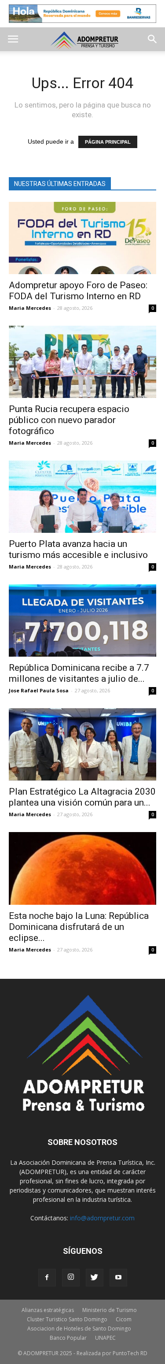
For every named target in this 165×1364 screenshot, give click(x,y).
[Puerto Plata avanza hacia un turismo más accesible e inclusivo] (82, 497)
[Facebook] (47, 1277)
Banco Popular (68, 1338)
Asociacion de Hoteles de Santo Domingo (79, 1328)
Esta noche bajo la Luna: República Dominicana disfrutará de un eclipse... (79, 927)
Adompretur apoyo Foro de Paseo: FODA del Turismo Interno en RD (78, 290)
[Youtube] (118, 1277)
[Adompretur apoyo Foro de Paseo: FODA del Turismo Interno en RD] (82, 238)
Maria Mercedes (30, 308)
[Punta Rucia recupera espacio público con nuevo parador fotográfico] (82, 362)
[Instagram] (71, 1277)
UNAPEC (105, 1338)
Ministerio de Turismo (109, 1310)
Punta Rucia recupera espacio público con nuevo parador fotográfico (69, 420)
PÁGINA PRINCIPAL (108, 142)
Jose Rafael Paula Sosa (39, 690)
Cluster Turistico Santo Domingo (67, 1319)
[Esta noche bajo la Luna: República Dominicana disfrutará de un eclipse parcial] (82, 868)
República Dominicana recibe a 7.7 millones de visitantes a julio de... (79, 673)
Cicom (124, 1319)
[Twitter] (94, 1277)
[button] (152, 39)
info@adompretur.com (102, 1218)
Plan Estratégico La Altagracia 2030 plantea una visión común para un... (82, 797)
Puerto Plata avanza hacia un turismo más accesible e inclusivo (78, 549)
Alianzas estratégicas (48, 1310)
